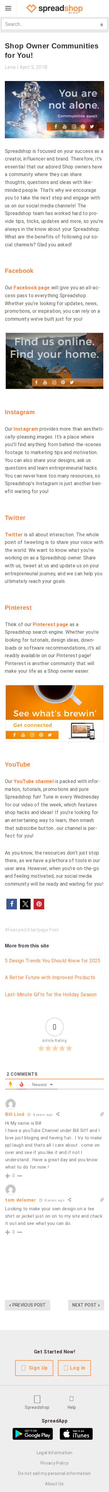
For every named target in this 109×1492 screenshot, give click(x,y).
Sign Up (38, 1368)
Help (72, 1407)
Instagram (20, 412)
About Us (54, 1483)
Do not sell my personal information (54, 1473)
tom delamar (20, 1200)
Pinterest (18, 607)
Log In (77, 1368)
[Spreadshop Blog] (54, 8)
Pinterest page (50, 624)
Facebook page (32, 288)
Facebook (19, 270)
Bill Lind (14, 1114)
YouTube (17, 764)
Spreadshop (37, 1407)
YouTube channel (34, 781)
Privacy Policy (54, 1463)
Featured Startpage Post (33, 929)
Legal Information (54, 1452)
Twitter (15, 517)
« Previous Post (27, 1305)
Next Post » (86, 1305)
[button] (11, 904)
